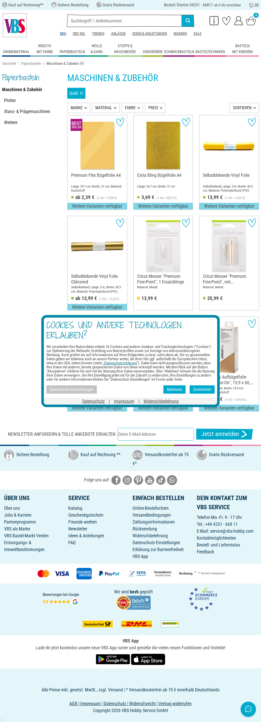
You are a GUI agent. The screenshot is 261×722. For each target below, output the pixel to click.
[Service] (214, 20)
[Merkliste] (226, 20)
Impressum (124, 401)
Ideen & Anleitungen (149, 33)
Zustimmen (202, 389)
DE (257, 5)
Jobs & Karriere (17, 515)
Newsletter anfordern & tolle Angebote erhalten (61, 434)
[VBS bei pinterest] (138, 479)
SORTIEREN (242, 107)
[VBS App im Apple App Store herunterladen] (148, 659)
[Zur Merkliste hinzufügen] (120, 122)
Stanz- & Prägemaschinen (27, 111)
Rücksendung (145, 528)
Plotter (10, 100)
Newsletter (77, 528)
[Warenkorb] (251, 20)
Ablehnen (174, 389)
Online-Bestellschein (151, 508)
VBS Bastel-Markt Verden (26, 535)
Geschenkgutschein (85, 515)
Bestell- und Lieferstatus (218, 544)
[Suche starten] (187, 20)
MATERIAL (103, 107)
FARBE (130, 107)
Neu (63, 33)
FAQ (72, 542)
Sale (197, 33)
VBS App (140, 556)
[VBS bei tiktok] (161, 479)
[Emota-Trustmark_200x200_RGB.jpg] (203, 598)
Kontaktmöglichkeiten (216, 538)
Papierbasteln (31, 63)
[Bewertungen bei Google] (61, 598)
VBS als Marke (17, 528)
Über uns (12, 508)
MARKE (77, 107)
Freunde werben (82, 522)
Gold (73, 93)
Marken (180, 33)
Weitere (10, 122)
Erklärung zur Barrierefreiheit (158, 549)
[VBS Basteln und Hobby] (15, 25)
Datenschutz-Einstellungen (156, 542)
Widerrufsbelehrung (150, 535)
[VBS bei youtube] (150, 479)
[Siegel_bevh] (133, 602)
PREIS (153, 107)
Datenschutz (93, 401)
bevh (134, 591)
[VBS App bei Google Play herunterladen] (113, 659)
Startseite (9, 63)
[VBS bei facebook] (116, 479)
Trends (98, 33)
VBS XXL (79, 33)
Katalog (75, 508)
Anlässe (118, 33)
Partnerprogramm (20, 522)
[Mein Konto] (238, 20)
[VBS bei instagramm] (127, 479)
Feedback (205, 551)
